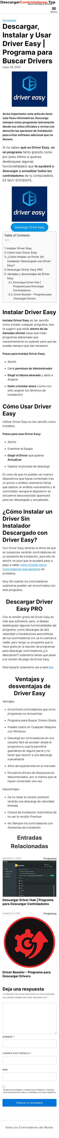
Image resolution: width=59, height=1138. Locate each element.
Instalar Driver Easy (19, 248)
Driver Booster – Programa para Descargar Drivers (33, 296)
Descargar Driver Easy (29, 227)
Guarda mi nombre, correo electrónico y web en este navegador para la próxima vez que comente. (29, 1091)
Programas (9, 20)
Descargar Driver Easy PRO (25, 269)
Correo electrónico (17, 1053)
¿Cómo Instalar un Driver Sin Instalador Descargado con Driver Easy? (29, 261)
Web (5, 1069)
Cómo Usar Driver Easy (22, 252)
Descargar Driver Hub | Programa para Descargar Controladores (28, 286)
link (51, 667)
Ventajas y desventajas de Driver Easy (28, 276)
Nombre (8, 1037)
